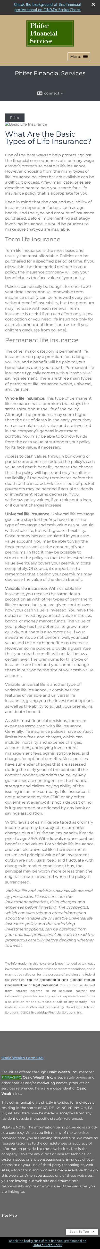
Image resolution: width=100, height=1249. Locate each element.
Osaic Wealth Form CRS (22, 1058)
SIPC (17, 1077)
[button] (78, 56)
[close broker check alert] (93, 4)
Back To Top (79, 1231)
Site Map (9, 1215)
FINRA (6, 1077)
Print (15, 117)
